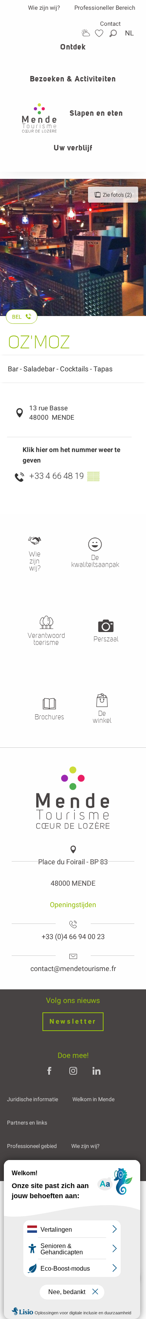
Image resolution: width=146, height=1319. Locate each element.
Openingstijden (73, 905)
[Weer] (85, 32)
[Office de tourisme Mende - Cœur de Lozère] (39, 117)
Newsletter (73, 1021)
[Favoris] (100, 33)
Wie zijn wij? (44, 7)
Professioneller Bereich (104, 7)
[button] (113, 33)
